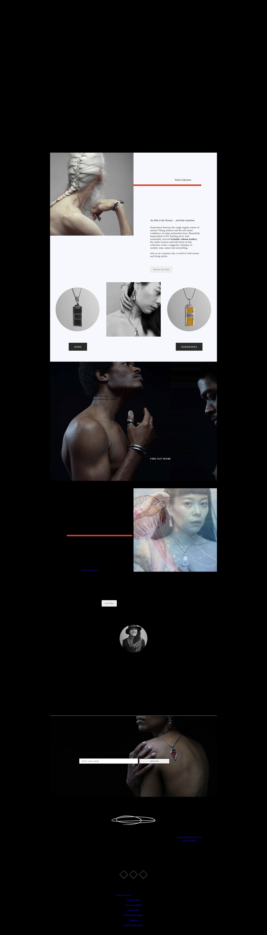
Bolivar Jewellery (123, 895)
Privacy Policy (133, 900)
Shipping (133, 920)
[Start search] (167, 377)
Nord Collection (89, 570)
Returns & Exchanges (133, 915)
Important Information (133, 925)
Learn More (109, 603)
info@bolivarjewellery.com (189, 837)
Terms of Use (133, 910)
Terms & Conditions (133, 905)
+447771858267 (189, 841)
